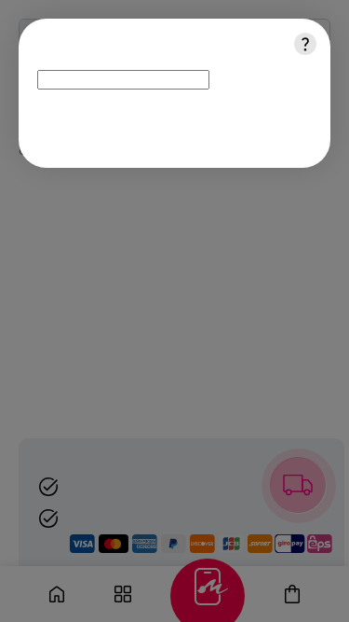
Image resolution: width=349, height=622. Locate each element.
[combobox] (123, 80)
